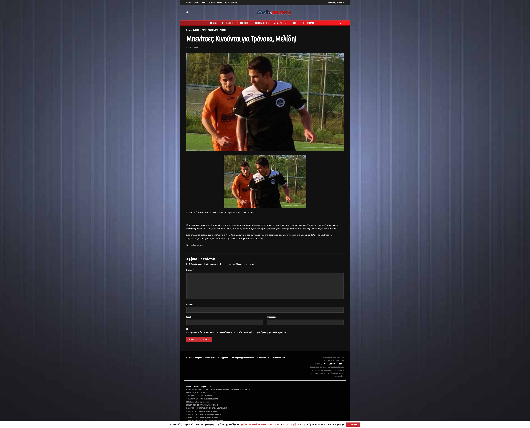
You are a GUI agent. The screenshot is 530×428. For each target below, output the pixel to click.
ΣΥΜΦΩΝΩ (353, 424)
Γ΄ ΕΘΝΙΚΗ (196, 3)
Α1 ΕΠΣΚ (223, 30)
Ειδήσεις (198, 358)
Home (188, 30)
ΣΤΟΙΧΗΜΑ (234, 3)
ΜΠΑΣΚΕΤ (220, 3)
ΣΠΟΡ (227, 3)
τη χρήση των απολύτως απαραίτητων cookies (259, 424)
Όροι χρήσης (223, 358)
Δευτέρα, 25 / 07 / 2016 (195, 47)
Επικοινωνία (264, 358)
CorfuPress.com (278, 358)
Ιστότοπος (271, 317)
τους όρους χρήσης (291, 424)
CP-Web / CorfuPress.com (332, 364)
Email (189, 317)
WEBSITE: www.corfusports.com (198, 386)
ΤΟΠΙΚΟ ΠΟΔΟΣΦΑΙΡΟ (210, 30)
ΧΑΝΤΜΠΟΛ (211, 3)
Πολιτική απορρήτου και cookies (243, 358)
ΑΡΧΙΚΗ (188, 3)
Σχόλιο (190, 270)
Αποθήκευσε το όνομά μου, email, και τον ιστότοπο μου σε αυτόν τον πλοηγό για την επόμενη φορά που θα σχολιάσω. (236, 332)
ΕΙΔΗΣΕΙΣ (196, 30)
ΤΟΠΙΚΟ (203, 3)
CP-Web (189, 358)
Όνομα (190, 304)
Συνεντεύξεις (210, 358)
